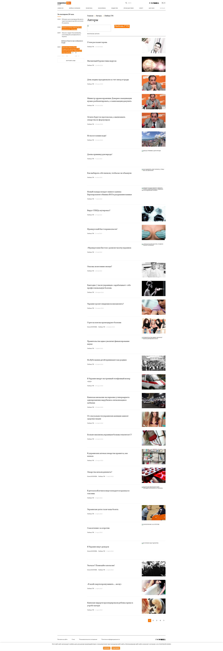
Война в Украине (74, 8)
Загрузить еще (70, 60)
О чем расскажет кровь (97, 42)
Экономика (102, 8)
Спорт (141, 8)
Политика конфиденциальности (110, 639)
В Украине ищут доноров (98, 547)
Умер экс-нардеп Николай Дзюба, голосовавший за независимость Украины (71, 34)
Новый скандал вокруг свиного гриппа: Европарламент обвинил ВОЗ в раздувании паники (109, 193)
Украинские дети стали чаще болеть (102, 509)
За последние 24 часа (65, 14)
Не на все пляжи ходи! (96, 135)
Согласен (106, 648)
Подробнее (115, 648)
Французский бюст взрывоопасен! (102, 229)
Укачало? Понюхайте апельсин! (101, 565)
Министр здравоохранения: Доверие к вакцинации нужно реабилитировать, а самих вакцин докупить (109, 100)
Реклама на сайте (62, 639)
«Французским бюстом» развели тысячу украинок (109, 248)
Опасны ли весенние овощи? (99, 266)
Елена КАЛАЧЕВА (92, 327)
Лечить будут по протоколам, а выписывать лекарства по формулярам (106, 118)
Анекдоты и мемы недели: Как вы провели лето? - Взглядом (72, 28)
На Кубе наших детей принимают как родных (107, 360)
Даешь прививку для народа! (99, 154)
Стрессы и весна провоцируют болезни (104, 322)
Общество (114, 8)
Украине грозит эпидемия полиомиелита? (105, 304)
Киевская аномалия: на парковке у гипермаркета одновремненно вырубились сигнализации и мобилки (108, 400)
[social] (149, 3)
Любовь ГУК (90, 46)
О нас (73, 639)
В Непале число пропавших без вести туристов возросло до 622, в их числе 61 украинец (72, 21)
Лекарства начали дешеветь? (99, 472)
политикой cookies (165, 644)
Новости (60, 8)
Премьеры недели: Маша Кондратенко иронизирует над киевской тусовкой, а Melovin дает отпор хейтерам (72, 49)
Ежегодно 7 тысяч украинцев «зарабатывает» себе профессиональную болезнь (109, 286)
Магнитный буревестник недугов (101, 61)
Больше (162, 8)
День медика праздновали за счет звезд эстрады (108, 79)
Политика (89, 8)
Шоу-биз (151, 8)
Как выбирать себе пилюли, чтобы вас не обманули (109, 173)
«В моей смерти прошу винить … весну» (104, 584)
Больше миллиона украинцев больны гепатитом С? (109, 434)
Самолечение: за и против (98, 528)
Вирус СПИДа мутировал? (98, 210)
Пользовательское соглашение (88, 639)
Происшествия (129, 8)
